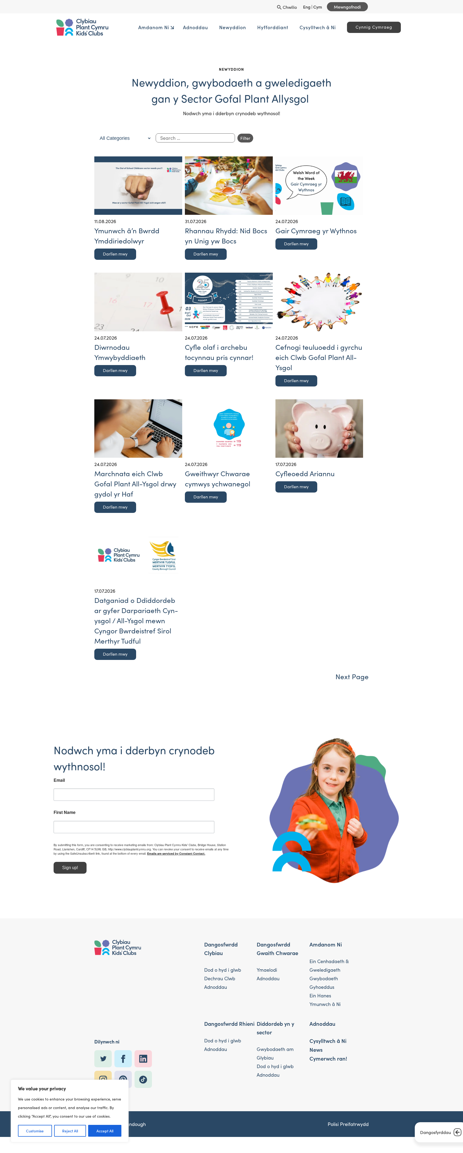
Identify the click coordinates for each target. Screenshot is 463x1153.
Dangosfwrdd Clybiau (221, 929)
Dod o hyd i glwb (222, 950)
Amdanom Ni (137, 27)
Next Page (352, 676)
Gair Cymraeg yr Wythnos (316, 230)
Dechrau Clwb (219, 958)
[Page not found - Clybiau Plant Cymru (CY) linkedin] (145, 1039)
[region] (70, 1111)
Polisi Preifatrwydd (348, 1104)
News (316, 1029)
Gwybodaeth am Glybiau (275, 1033)
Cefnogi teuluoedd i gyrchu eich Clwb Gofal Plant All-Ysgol (318, 357)
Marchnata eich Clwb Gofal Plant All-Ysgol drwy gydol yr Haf (135, 483)
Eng (307, 7)
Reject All (70, 1130)
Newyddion (216, 27)
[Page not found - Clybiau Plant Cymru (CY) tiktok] (145, 1059)
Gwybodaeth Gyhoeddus (323, 962)
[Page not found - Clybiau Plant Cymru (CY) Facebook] (124, 1039)
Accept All (104, 1130)
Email (100, 768)
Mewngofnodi (347, 7)
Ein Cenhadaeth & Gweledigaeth (329, 945)
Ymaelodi (267, 950)
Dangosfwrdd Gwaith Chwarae (277, 929)
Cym (317, 7)
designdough (131, 1104)
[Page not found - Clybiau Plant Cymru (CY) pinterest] (124, 1059)
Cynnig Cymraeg (357, 27)
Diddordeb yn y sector (275, 1008)
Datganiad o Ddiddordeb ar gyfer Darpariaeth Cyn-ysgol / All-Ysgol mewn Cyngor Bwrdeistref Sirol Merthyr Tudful (136, 620)
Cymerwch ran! (328, 1038)
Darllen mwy (115, 254)
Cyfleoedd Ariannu (305, 473)
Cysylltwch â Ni (301, 27)
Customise (35, 1130)
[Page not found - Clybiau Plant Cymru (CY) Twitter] (104, 1039)
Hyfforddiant (256, 27)
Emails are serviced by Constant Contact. (158, 846)
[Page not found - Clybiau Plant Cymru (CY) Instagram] (104, 1059)
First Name (105, 800)
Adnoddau (179, 27)
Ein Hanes (320, 975)
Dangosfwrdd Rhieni (229, 1003)
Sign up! (111, 860)
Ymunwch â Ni (325, 984)
